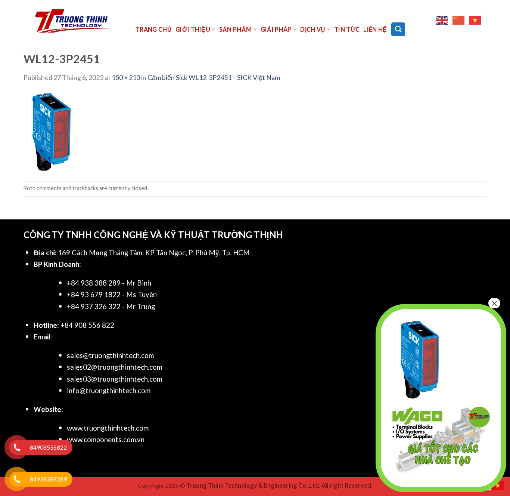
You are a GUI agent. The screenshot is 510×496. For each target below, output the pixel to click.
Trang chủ (154, 29)
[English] (442, 20)
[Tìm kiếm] (398, 29)
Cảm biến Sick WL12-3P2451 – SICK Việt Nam (213, 77)
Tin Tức (347, 29)
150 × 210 (126, 77)
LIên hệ (375, 29)
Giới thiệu (192, 29)
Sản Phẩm (235, 29)
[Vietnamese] (475, 20)
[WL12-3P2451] (52, 131)
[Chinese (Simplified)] (459, 20)
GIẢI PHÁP (276, 29)
